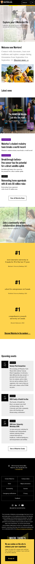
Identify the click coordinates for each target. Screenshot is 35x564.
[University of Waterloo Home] (6, 2)
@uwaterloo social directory (17, 508)
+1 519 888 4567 (19, 469)
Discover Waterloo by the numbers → (18, 333)
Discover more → (21, 60)
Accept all (11, 558)
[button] (26, 2)
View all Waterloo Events (17, 449)
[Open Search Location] (32, 2)
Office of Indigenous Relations (24, 529)
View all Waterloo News (17, 198)
